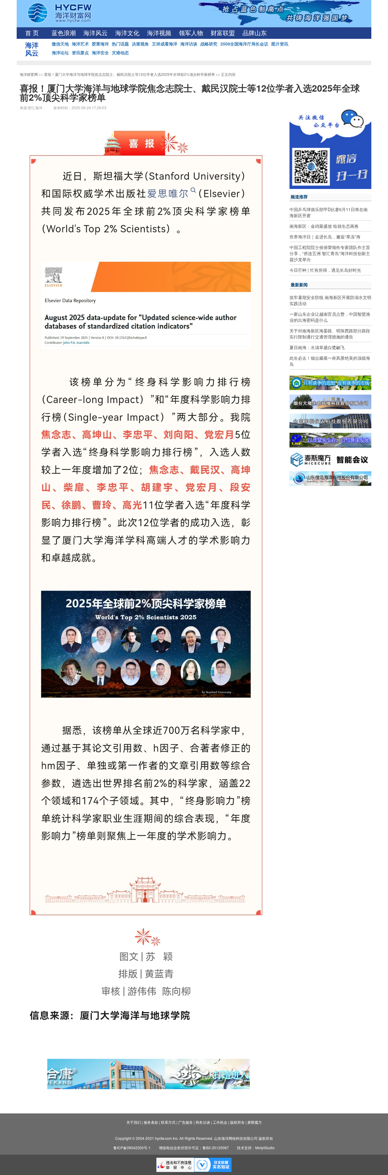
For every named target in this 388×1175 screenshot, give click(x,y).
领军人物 (191, 33)
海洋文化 (127, 33)
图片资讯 (279, 44)
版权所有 (237, 1122)
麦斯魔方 (254, 1122)
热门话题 (120, 44)
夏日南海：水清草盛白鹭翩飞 (317, 347)
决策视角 (140, 44)
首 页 (32, 33)
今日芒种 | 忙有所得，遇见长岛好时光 (325, 270)
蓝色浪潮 (64, 33)
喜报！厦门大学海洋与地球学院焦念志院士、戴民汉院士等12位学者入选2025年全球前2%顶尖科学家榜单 (129, 74)
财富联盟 (223, 33)
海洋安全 (100, 52)
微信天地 (60, 44)
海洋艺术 (80, 44)
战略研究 (208, 44)
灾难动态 (120, 52)
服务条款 (151, 1122)
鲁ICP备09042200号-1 (132, 1147)
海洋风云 (95, 33)
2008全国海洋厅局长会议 (244, 44)
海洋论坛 (60, 52)
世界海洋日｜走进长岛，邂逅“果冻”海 (324, 237)
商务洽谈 (203, 1122)
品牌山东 (254, 33)
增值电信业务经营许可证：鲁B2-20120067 (194, 1147)
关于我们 (133, 1122)
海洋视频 (159, 33)
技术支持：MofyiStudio (256, 1147)
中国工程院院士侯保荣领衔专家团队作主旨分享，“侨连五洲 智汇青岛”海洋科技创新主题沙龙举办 (329, 253)
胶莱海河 (100, 44)
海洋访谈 (188, 44)
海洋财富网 (29, 74)
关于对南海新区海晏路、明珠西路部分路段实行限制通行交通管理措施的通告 (329, 334)
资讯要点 (80, 52)
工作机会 (220, 1122)
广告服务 (185, 1122)
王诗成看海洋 (164, 44)
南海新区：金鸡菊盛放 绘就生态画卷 (324, 226)
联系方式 (168, 1122)
